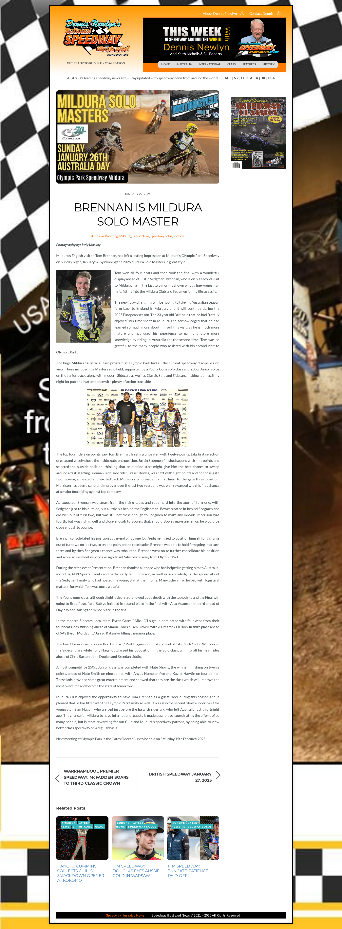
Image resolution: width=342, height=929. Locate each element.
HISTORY (269, 64)
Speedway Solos (161, 236)
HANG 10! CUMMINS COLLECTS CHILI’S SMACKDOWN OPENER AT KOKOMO (80, 873)
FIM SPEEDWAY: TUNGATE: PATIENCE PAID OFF (188, 871)
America (69, 823)
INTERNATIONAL (209, 64)
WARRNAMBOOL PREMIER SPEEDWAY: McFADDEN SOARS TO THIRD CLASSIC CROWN (96, 777)
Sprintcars (82, 826)
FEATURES (249, 64)
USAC (99, 826)
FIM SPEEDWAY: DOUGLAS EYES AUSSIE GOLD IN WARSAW (136, 871)
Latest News (140, 236)
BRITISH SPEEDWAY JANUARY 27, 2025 (180, 777)
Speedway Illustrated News (125, 915)
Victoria (178, 236)
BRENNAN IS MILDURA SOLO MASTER (137, 214)
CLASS (231, 64)
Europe (123, 823)
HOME (165, 64)
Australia (97, 236)
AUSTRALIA (184, 64)
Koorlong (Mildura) (118, 236)
